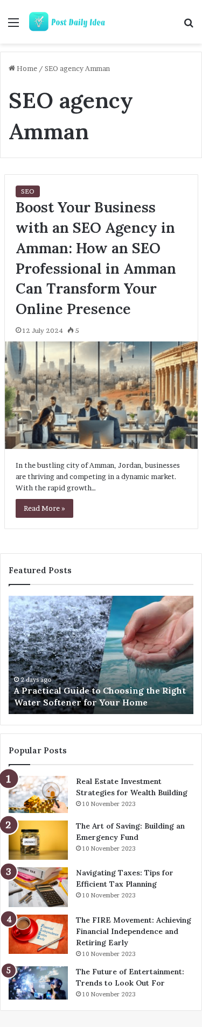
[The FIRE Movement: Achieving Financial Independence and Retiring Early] (38, 934)
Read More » (44, 508)
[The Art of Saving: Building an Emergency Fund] (38, 840)
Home (26, 68)
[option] (101, 655)
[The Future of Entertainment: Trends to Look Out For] (38, 983)
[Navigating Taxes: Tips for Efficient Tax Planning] (38, 887)
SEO (27, 191)
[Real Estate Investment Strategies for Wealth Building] (38, 794)
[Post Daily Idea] (70, 22)
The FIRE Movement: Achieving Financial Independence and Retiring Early (133, 931)
